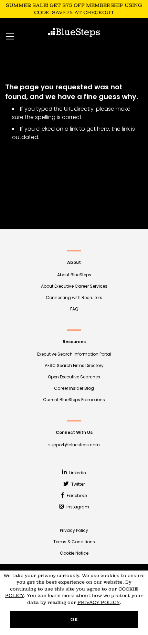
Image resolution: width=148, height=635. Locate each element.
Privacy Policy (74, 530)
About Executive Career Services (74, 286)
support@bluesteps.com (74, 445)
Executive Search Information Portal (74, 354)
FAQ (74, 309)
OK (74, 619)
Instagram (77, 507)
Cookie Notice (74, 553)
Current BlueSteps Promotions (74, 400)
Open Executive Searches (74, 377)
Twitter (77, 484)
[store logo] (74, 32)
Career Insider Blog (74, 388)
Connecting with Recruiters (74, 297)
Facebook (76, 495)
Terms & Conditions (74, 542)
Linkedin (77, 473)
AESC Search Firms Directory (74, 365)
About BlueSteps (74, 275)
